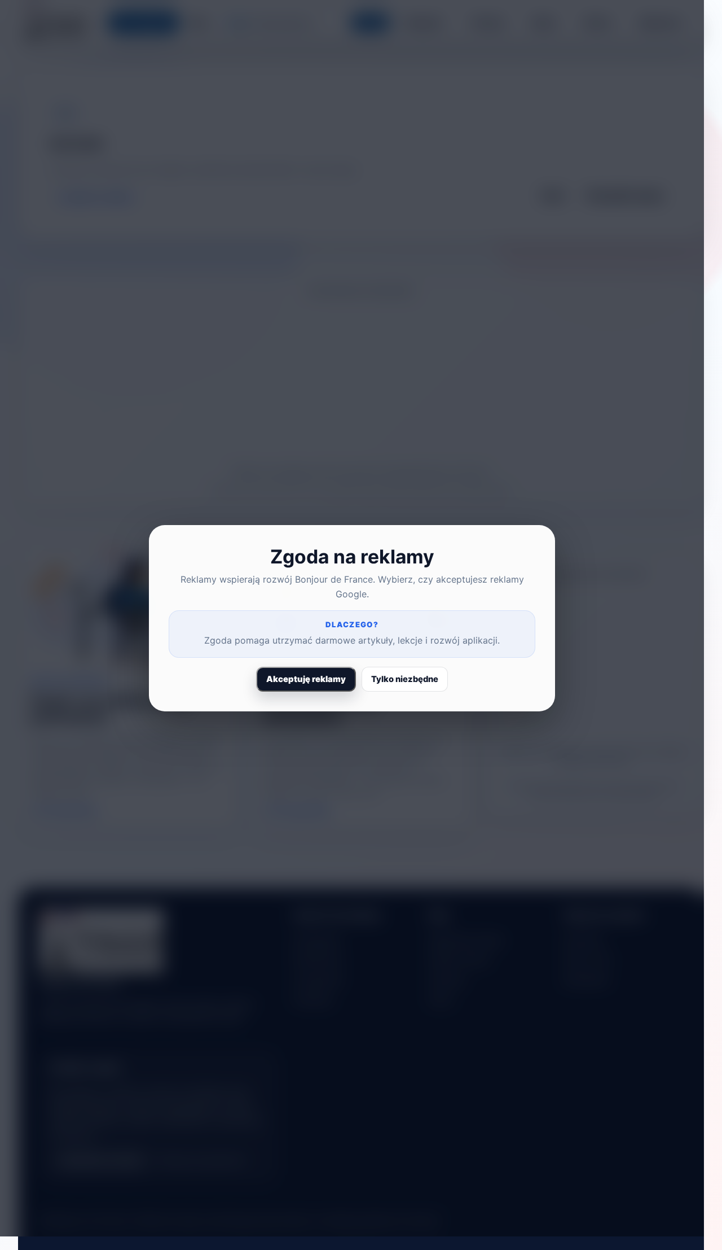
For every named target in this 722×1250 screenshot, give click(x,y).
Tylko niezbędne (404, 679)
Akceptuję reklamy (306, 679)
